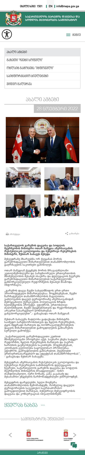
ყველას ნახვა (21, 405)
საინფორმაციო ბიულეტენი (27, 76)
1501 (39, 6)
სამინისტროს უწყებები (42, 419)
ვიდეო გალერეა (19, 84)
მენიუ (76, 35)
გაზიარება (74, 233)
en (50, 6)
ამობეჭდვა (14, 234)
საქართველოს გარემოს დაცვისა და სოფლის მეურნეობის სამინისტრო (13, 17)
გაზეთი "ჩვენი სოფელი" (25, 60)
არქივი (42, 453)
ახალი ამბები (17, 52)
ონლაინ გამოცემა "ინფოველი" (30, 68)
